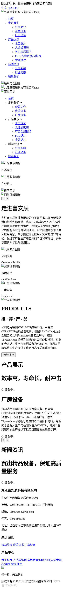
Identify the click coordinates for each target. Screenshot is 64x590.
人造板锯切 (22, 47)
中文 (4, 7)
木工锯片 (20, 43)
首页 (11, 18)
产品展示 (13, 39)
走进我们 (13, 22)
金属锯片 (20, 60)
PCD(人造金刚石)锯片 (28, 55)
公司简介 (20, 27)
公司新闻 (20, 68)
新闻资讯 (13, 64)
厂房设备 (20, 35)
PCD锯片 (20, 135)
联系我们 (13, 76)
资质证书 (20, 31)
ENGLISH (13, 7)
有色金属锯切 (23, 51)
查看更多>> (8, 355)
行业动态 (20, 72)
